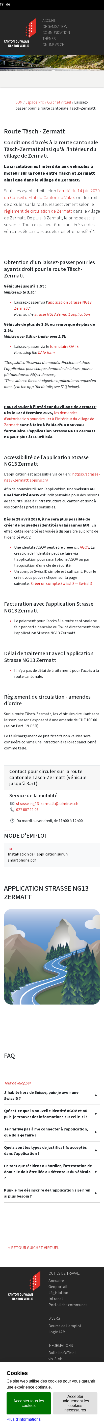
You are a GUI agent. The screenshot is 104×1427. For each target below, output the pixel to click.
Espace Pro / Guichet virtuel (48, 102)
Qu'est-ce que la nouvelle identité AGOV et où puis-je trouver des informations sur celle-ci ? (45, 1113)
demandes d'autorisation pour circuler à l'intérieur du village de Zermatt (49, 418)
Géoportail (57, 1286)
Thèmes (49, 38)
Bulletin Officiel (62, 1352)
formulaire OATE (64, 346)
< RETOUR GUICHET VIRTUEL (33, 1247)
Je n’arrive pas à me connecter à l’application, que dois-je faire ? (46, 1132)
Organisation (54, 26)
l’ (58, 191)
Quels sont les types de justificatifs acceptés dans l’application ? (45, 1150)
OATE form (46, 352)
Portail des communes (67, 1304)
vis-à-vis (55, 1358)
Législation (58, 1292)
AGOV (84, 547)
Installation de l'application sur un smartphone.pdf (38, 855)
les (56, 412)
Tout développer (17, 1083)
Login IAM (57, 1332)
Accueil (49, 20)
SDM (19, 102)
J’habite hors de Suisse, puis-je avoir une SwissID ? (41, 1095)
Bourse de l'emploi (64, 1325)
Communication (56, 32)
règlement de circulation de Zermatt (38, 211)
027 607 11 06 (27, 809)
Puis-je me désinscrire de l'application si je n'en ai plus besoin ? (47, 1193)
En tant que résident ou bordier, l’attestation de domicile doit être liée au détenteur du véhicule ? (48, 1171)
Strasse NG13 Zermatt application (62, 314)
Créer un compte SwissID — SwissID (61, 583)
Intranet (55, 1298)
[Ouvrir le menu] (52, 78)
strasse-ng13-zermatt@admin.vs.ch (47, 803)
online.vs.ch (53, 44)
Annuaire (56, 1280)
